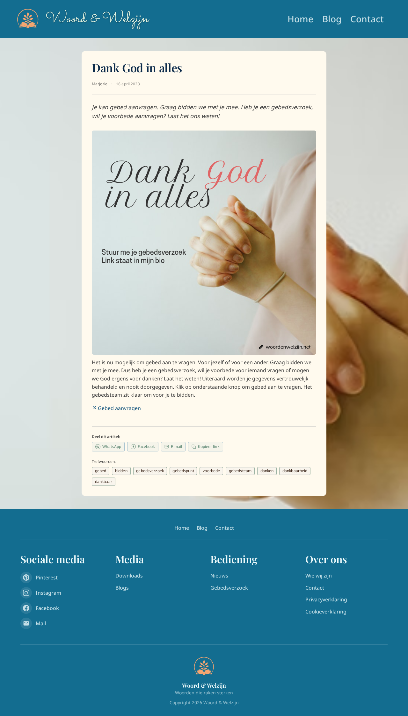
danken (267, 470)
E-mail (176, 446)
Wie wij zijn (318, 575)
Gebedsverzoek (229, 587)
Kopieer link (209, 446)
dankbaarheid (294, 470)
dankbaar (103, 481)
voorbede (211, 470)
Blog (331, 19)
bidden (121, 470)
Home (300, 19)
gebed (100, 470)
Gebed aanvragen (119, 408)
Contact (367, 19)
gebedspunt (183, 470)
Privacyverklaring (326, 599)
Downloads (129, 575)
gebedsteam (240, 470)
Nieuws (219, 575)
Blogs (122, 587)
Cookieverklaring (325, 611)
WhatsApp (108, 446)
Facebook (144, 446)
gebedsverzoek (150, 470)
